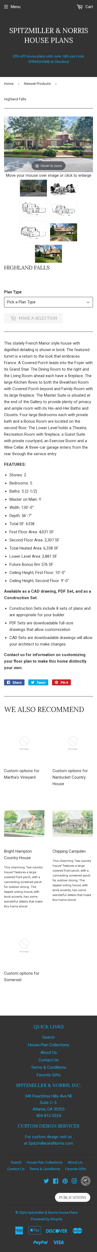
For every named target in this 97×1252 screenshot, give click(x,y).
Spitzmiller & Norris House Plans (48, 35)
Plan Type (13, 292)
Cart (88, 6)
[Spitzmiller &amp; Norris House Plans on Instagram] (74, 1181)
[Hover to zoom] (48, 144)
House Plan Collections (48, 1044)
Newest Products (37, 84)
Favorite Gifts (49, 1075)
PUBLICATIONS (72, 1197)
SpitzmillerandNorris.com (51, 1143)
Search (48, 1037)
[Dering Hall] (85, 1184)
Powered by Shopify (46, 1219)
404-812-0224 (48, 1115)
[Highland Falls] (33, 188)
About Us (48, 1052)
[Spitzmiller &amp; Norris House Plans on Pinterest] (65, 1181)
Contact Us (48, 1060)
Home (8, 84)
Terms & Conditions (48, 1067)
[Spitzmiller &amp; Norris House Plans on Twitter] (46, 1181)
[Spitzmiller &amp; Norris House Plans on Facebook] (55, 1181)
